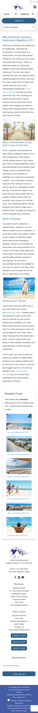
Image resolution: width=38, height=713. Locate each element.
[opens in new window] (15, 578)
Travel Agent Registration (19, 630)
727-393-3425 (22, 569)
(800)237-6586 (23, 572)
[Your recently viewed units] (36, 2)
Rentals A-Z (22, 697)
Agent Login (19, 648)
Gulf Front (19, 602)
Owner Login (19, 635)
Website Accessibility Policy (16, 695)
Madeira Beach (19, 588)
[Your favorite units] (33, 2)
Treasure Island (19, 599)
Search (19, 21)
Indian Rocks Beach (19, 597)
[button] (35, 7)
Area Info (19, 618)
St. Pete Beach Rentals (19, 591)
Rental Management (19, 621)
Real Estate (19, 624)
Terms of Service (16, 711)
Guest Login (19, 642)
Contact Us (19, 627)
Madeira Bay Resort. (13, 313)
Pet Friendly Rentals (19, 605)
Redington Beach (19, 594)
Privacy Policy (23, 708)
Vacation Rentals (19, 615)
